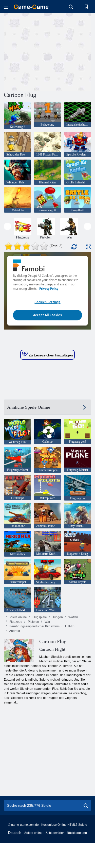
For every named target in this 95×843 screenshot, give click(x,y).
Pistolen (33, 622)
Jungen (57, 617)
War (47, 622)
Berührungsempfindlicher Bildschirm (34, 626)
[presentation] (7, 226)
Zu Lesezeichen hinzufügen (50, 355)
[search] (85, 805)
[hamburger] (6, 6)
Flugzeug (15, 622)
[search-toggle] (70, 6)
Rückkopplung (77, 833)
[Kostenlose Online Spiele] (31, 7)
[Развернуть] (88, 247)
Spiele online (18, 617)
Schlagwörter (55, 833)
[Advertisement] (46, 51)
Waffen (73, 617)
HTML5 (69, 626)
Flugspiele (39, 617)
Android (14, 631)
